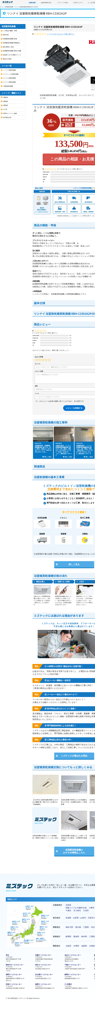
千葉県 (86, 927)
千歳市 (68, 911)
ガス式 (41, 29)
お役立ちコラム (78, 2)
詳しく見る (74, 564)
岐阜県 (84, 936)
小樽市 (91, 908)
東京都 (78, 927)
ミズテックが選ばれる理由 (74, 756)
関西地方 (56, 946)
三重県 (92, 936)
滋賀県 (84, 946)
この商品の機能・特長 (10, 31)
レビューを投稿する (74, 408)
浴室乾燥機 (32, 2)
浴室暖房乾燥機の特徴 (10, 39)
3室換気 (5, 105)
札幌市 (80, 908)
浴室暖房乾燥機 (9, 7)
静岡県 (68, 936)
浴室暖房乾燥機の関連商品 (11, 43)
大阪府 (68, 946)
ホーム (1, 7)
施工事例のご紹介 (8, 47)
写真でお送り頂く (66, 671)
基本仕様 (6, 35)
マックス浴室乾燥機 (9, 78)
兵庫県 (76, 946)
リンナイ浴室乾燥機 (9, 82)
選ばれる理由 (7, 59)
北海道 (68, 905)
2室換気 (36, 29)
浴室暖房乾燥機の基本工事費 (12, 51)
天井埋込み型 (48, 29)
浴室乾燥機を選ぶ (46, 2)
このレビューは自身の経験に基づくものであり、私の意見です (61, 401)
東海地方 (56, 936)
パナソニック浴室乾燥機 (10, 74)
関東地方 (56, 927)
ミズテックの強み (62, 2)
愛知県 (76, 936)
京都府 (92, 946)
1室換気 (5, 97)
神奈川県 (69, 927)
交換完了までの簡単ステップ (12, 55)
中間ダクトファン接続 (10, 113)
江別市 (86, 911)
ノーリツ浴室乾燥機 (9, 70)
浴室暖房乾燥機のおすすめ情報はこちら (74, 851)
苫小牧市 (77, 911)
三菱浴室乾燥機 (8, 86)
